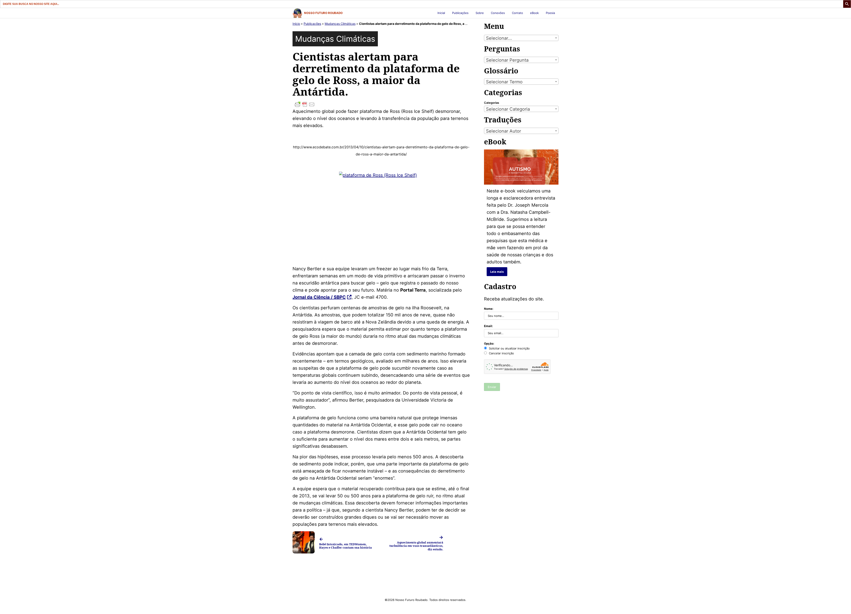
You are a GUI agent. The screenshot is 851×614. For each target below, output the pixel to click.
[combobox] (521, 38)
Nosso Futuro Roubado (323, 13)
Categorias (491, 102)
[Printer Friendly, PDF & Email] (381, 104)
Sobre (480, 13)
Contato (517, 13)
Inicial (441, 13)
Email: (488, 326)
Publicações (460, 13)
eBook (534, 13)
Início (296, 24)
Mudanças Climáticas (340, 24)
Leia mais (497, 271)
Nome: (488, 308)
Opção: (489, 343)
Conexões (498, 13)
